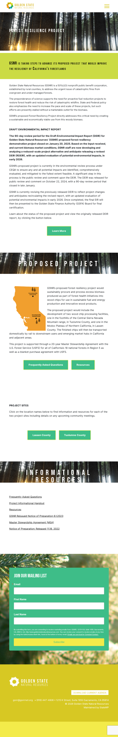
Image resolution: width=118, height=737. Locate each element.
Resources (83, 364)
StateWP (104, 707)
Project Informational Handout (26, 503)
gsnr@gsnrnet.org (23, 700)
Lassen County (42, 435)
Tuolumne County (75, 435)
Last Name (20, 614)
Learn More (59, 230)
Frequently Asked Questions (46, 364)
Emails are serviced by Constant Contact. (82, 634)
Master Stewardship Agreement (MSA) (31, 522)
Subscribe (59, 642)
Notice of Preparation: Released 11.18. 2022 (34, 528)
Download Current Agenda (89, 692)
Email (17, 584)
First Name (20, 599)
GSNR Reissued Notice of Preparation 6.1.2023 (36, 515)
